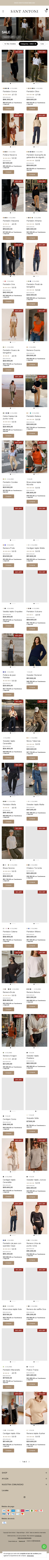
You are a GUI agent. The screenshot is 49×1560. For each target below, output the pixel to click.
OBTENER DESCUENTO (24, 39)
